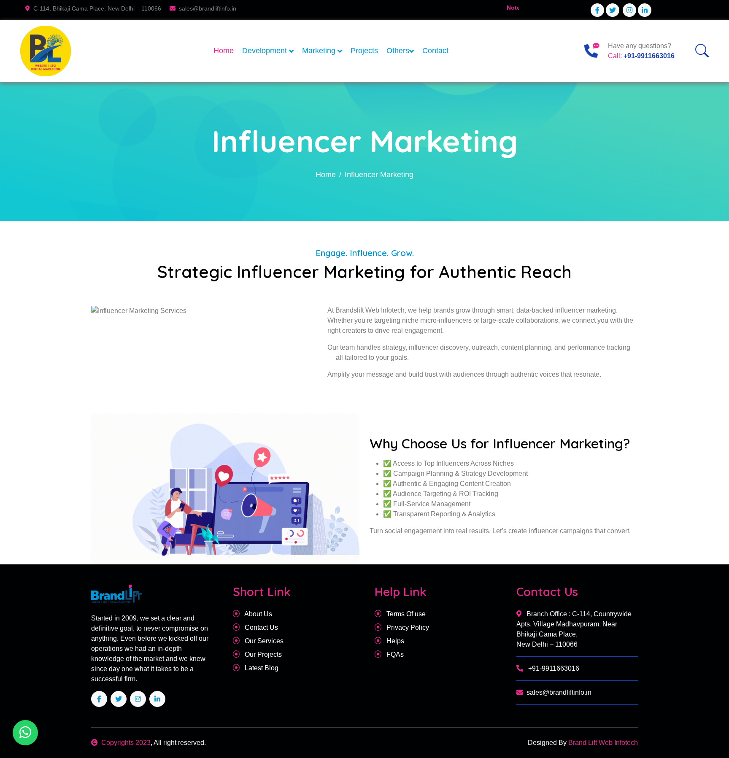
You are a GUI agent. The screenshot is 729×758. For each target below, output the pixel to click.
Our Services (263, 641)
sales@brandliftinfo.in (558, 692)
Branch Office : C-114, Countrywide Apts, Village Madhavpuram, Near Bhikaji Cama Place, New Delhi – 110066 (574, 629)
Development (265, 50)
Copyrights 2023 (126, 742)
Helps (394, 641)
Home (223, 50)
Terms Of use (405, 614)
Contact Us (260, 627)
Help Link (401, 591)
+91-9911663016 (649, 55)
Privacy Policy (407, 627)
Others (397, 50)
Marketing (320, 50)
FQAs (394, 654)
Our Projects (262, 654)
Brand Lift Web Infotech (602, 742)
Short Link (262, 591)
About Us (257, 614)
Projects (364, 50)
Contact (435, 50)
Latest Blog (260, 668)
